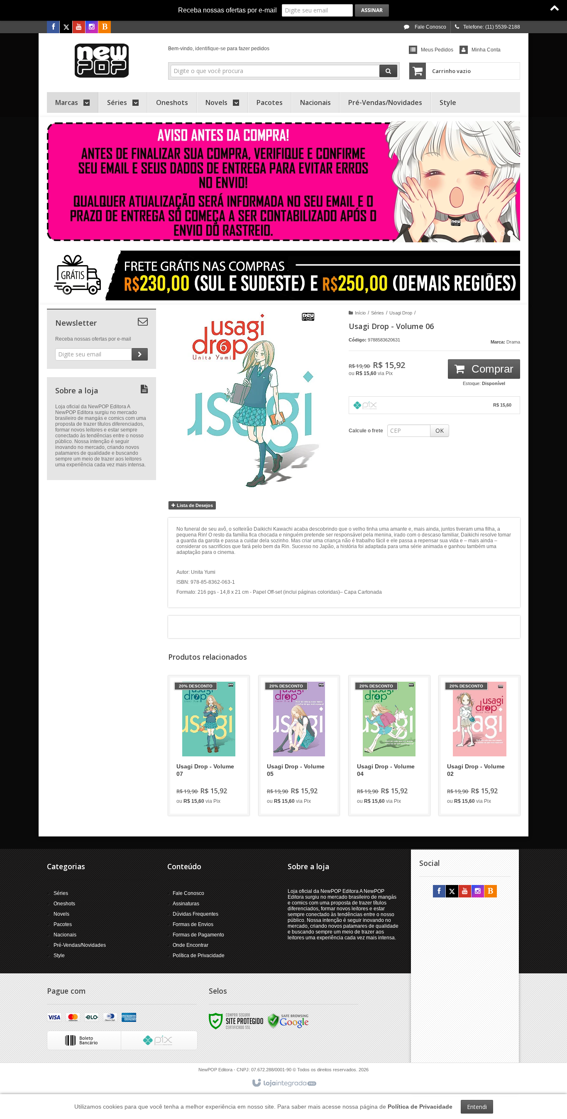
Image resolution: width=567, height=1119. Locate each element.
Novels (61, 914)
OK (439, 430)
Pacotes (63, 924)
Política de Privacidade (199, 955)
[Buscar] (388, 71)
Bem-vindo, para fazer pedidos (218, 48)
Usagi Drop (400, 312)
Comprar (491, 369)
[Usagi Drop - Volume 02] (479, 746)
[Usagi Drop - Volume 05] (299, 746)
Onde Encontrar (190, 945)
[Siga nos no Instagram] (92, 27)
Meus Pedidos (437, 50)
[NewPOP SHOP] (101, 60)
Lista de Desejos (194, 505)
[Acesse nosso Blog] (104, 27)
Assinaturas (186, 904)
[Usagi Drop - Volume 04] (389, 746)
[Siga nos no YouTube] (465, 892)
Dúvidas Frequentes (195, 914)
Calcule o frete (366, 431)
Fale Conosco (429, 27)
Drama (513, 341)
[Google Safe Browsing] (288, 1021)
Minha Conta (486, 50)
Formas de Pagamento (198, 935)
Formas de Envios (193, 924)
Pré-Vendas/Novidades (80, 945)
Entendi (477, 1107)
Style (59, 955)
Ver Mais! (213, 775)
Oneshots (64, 904)
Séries (377, 312)
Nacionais (65, 935)
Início (360, 312)
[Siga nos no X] (66, 27)
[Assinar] (372, 10)
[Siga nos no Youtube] (79, 27)
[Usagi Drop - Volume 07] (208, 746)
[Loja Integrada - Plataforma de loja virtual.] (283, 1083)
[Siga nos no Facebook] (53, 27)
